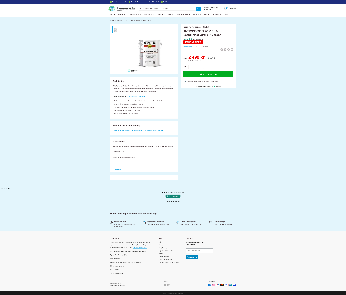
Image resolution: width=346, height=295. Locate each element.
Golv (169, 14)
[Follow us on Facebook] (165, 285)
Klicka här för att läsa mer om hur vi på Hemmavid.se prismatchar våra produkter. (138, 130)
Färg (111, 14)
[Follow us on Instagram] (168, 285)
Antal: (185, 66)
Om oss (161, 245)
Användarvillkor (164, 256)
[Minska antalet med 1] (190, 67)
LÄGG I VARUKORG (208, 74)
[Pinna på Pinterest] (225, 49)
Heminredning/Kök (182, 14)
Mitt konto (208, 9)
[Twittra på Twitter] (228, 49)
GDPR (161, 254)
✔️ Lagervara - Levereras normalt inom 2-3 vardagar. (201, 81)
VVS (205, 14)
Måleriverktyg (148, 14)
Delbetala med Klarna (195, 61)
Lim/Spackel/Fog (133, 14)
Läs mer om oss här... (140, 247)
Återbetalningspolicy (165, 259)
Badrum (160, 14)
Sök (160, 242)
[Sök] (198, 9)
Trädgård (196, 14)
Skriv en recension (173, 196)
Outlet (226, 14)
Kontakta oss (163, 248)
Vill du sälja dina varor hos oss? (169, 262)
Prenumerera (192, 257)
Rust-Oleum (187, 47)
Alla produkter (118, 20)
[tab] (119, 96)
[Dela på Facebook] (221, 49)
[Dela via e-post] (232, 49)
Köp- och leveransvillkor (166, 251)
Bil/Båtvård (215, 14)
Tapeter (120, 14)
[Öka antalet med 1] (202, 67)
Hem (111, 20)
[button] (187, 39)
